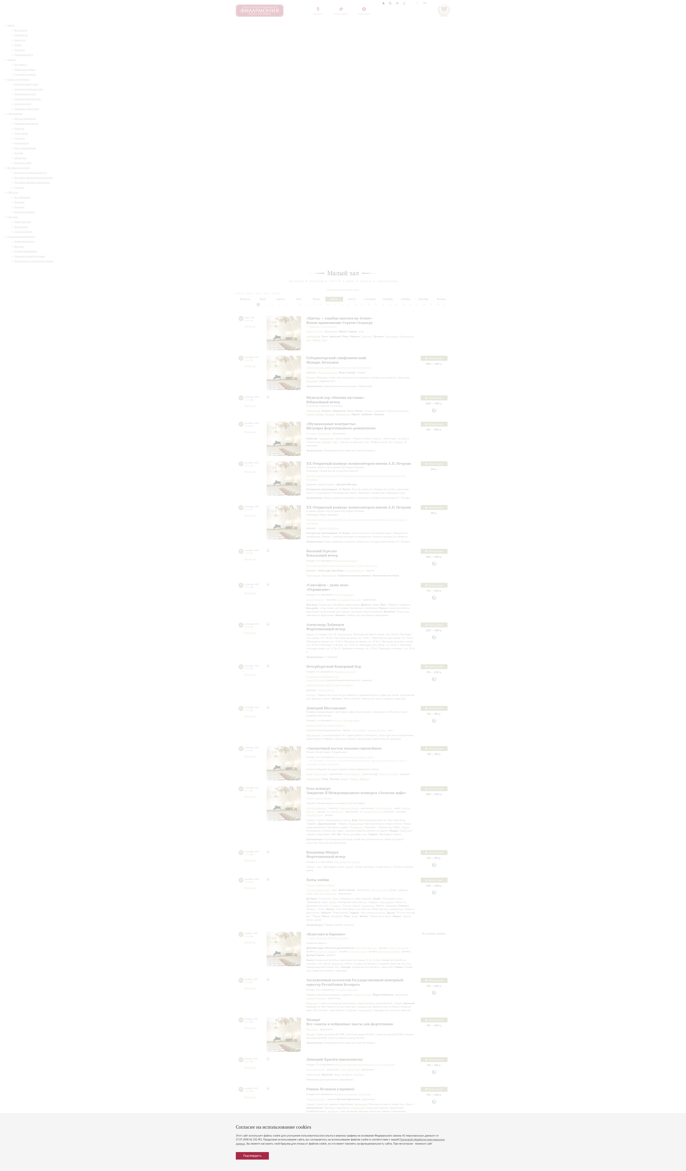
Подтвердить (252, 1155)
